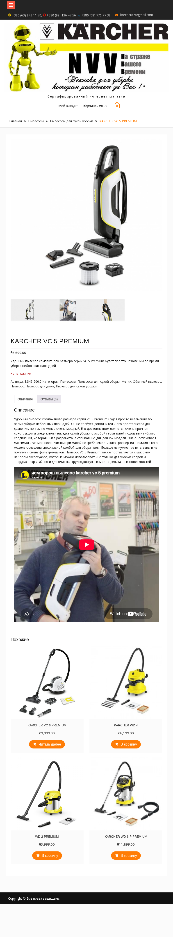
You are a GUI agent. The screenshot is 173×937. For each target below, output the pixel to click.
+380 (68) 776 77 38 (95, 15)
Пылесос (17, 386)
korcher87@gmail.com (136, 15)
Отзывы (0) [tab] (49, 399)
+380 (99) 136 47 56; (61, 15)
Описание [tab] (25, 399)
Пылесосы (36, 121)
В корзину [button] (129, 744)
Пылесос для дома (40, 386)
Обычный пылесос (147, 381)
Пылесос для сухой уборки (76, 386)
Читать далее (50, 744)
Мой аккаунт (68, 106)
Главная (15, 121)
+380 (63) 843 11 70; (27, 15)
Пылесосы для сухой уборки (71, 121)
